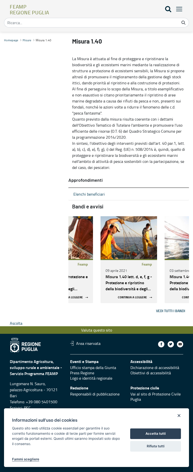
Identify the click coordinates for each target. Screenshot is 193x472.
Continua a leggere (68, 297)
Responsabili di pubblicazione (95, 394)
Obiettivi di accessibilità (150, 373)
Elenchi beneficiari (89, 194)
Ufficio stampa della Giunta (93, 367)
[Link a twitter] (171, 344)
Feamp (83, 264)
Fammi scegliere (25, 459)
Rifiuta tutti (155, 446)
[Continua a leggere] (129, 237)
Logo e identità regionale (91, 378)
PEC (27, 408)
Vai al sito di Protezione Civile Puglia (155, 396)
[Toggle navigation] (177, 9)
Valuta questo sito (96, 330)
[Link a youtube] (180, 344)
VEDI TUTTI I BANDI (170, 310)
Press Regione (82, 373)
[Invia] (183, 23)
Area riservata (88, 343)
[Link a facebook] (161, 344)
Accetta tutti (156, 433)
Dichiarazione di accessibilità (154, 367)
